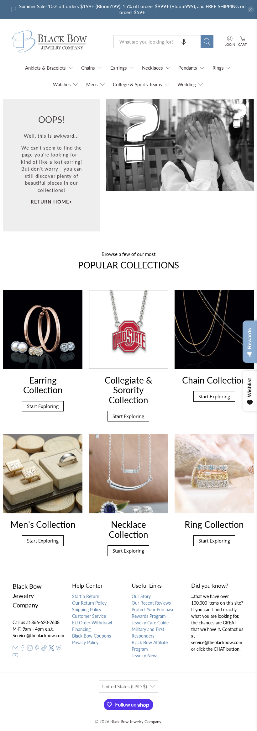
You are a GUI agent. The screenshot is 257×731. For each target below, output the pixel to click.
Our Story (141, 596)
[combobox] (157, 41)
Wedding (186, 84)
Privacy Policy (85, 642)
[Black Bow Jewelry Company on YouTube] (15, 656)
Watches (62, 84)
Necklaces (152, 68)
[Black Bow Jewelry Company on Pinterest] (37, 649)
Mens (92, 84)
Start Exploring (43, 406)
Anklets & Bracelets (45, 68)
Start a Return (85, 596)
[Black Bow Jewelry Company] (57, 41)
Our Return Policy (89, 603)
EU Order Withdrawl (92, 622)
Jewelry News (145, 655)
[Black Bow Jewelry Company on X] (51, 649)
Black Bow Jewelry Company (135, 721)
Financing (81, 629)
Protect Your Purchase (153, 609)
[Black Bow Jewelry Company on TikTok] (44, 649)
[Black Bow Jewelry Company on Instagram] (30, 649)
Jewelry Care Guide (150, 622)
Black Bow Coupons (91, 635)
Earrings (118, 68)
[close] (251, 9)
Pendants (187, 68)
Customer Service (89, 616)
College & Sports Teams (137, 84)
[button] (183, 41)
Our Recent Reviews (151, 603)
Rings (218, 68)
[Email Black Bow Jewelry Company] (15, 649)
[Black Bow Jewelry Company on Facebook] (22, 649)
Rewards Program (149, 616)
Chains (88, 68)
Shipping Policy (86, 609)
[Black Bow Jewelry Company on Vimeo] (58, 649)
